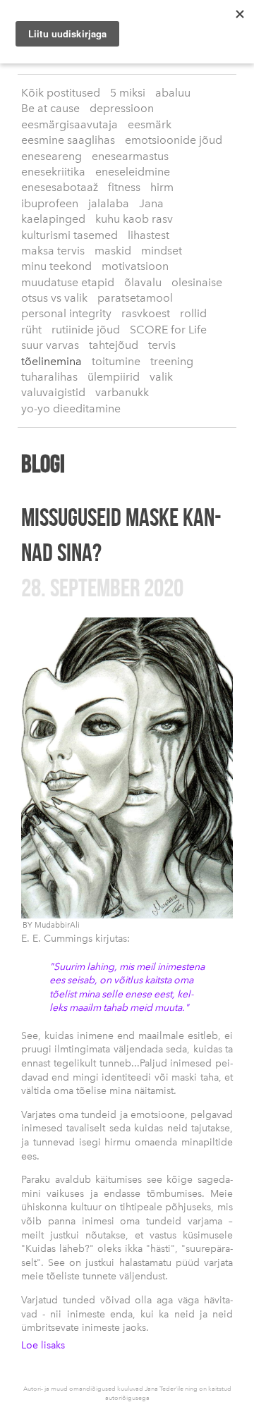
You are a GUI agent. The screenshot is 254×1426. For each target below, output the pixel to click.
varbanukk (122, 392)
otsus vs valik (54, 298)
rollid (193, 313)
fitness (124, 187)
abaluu (172, 92)
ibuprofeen (49, 203)
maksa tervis (53, 250)
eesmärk (149, 124)
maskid (113, 250)
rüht (31, 329)
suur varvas (50, 345)
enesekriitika (53, 171)
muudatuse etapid (67, 282)
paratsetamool (135, 298)
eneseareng (51, 156)
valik (161, 376)
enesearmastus (130, 156)
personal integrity (66, 313)
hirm (162, 187)
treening (171, 361)
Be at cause (50, 108)
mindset (161, 250)
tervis (162, 345)
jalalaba (108, 203)
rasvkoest (145, 313)
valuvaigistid (53, 392)
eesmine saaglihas (68, 140)
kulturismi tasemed (69, 235)
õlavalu (143, 282)
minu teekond (56, 266)
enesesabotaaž (59, 187)
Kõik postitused (60, 92)
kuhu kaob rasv (134, 219)
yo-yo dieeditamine (71, 408)
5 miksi (127, 92)
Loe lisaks (43, 1345)
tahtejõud (113, 345)
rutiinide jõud (86, 329)
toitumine (116, 361)
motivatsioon (135, 266)
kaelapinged (53, 219)
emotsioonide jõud (173, 140)
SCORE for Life (168, 329)
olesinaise (196, 282)
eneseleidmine (132, 171)
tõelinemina (51, 361)
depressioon (122, 108)
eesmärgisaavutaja (69, 124)
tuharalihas (49, 376)
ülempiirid (113, 376)
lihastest (148, 235)
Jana (151, 203)
